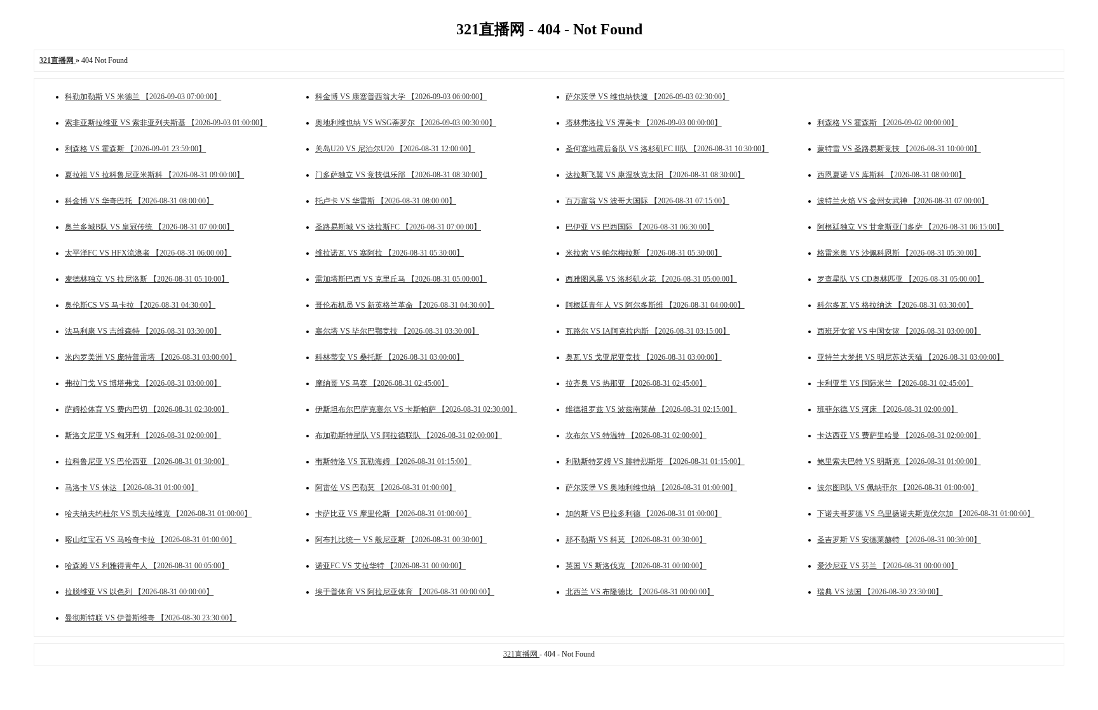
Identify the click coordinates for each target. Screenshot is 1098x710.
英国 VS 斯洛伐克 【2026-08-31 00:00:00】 (636, 565)
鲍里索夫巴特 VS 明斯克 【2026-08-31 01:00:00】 (899, 461)
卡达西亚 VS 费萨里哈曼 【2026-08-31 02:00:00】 (899, 435)
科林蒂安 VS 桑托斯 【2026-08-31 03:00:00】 (389, 357)
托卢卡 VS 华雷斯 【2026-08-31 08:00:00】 (385, 200)
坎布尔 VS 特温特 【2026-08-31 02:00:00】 (636, 435)
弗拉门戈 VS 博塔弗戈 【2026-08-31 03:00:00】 (143, 383)
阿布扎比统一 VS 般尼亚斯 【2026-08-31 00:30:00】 (401, 539)
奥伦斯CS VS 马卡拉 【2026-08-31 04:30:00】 (140, 305)
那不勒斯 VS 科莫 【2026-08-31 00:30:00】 (636, 539)
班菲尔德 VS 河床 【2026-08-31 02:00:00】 (887, 409)
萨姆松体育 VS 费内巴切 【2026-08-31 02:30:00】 (147, 409)
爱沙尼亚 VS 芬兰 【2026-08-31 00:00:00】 (887, 565)
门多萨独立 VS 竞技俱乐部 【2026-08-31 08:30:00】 (401, 174)
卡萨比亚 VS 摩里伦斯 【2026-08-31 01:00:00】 (393, 513)
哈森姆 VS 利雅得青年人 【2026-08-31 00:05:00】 (147, 565)
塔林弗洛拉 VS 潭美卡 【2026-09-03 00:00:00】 (644, 122)
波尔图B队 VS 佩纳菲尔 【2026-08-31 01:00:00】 (898, 487)
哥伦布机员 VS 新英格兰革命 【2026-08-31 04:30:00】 (404, 305)
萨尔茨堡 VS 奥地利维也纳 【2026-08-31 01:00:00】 (651, 487)
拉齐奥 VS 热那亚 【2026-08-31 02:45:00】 (636, 383)
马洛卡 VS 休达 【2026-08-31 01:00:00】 (131, 487)
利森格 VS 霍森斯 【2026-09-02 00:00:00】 (887, 122)
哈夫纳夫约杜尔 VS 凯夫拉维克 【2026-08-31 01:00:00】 (158, 513)
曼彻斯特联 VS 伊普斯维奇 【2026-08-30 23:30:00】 (150, 617)
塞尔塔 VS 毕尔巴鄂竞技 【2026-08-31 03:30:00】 (397, 331)
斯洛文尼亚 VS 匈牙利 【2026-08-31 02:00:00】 (143, 435)
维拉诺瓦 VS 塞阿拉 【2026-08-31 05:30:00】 (389, 253)
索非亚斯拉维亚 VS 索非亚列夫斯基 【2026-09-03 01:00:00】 (166, 122)
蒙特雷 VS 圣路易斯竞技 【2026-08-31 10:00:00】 (899, 148)
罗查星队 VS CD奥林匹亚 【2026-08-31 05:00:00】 (900, 279)
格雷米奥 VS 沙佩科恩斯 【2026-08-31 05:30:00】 (899, 253)
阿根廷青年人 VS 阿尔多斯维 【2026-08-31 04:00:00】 (655, 305)
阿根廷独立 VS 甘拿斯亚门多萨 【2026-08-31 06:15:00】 (910, 226)
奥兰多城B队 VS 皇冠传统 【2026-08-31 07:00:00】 (149, 226)
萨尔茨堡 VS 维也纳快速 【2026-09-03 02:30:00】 (647, 96)
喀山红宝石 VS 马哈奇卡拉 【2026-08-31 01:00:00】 (150, 539)
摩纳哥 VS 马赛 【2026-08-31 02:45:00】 (382, 383)
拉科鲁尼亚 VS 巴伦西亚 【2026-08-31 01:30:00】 (147, 461)
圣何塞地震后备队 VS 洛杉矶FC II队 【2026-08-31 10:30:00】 (667, 148)
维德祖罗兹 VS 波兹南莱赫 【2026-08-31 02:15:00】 (651, 409)
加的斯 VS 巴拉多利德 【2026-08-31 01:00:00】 (644, 513)
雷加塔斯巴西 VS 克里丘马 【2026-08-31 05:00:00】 (401, 279)
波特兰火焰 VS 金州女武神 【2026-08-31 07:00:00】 (903, 200)
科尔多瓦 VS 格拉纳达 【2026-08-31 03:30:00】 (895, 305)
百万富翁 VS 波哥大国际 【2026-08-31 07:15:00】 (647, 200)
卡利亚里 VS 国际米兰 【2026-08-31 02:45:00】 (895, 383)
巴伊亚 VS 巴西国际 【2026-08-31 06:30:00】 (640, 226)
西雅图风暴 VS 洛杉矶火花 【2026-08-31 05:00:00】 (651, 279)
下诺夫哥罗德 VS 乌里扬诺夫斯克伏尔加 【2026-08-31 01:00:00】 (925, 513)
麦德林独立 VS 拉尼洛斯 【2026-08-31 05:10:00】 (147, 279)
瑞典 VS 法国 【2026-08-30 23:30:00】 (880, 591)
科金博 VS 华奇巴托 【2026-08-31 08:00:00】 (139, 200)
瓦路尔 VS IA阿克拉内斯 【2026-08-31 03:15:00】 (648, 331)
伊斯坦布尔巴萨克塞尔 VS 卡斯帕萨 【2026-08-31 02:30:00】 (416, 409)
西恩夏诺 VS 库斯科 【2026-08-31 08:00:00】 (891, 174)
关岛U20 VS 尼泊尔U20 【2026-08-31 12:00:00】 (395, 148)
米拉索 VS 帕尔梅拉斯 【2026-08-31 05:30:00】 (644, 253)
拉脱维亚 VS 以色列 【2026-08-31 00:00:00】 (139, 591)
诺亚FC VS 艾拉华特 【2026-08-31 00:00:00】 (390, 565)
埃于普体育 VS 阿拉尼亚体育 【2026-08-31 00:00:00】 (404, 591)
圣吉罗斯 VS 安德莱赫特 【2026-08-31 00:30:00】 (899, 539)
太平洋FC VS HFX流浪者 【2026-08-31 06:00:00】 (148, 253)
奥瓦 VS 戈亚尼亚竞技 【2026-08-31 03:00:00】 (644, 357)
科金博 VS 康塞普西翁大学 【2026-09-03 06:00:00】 (401, 96)
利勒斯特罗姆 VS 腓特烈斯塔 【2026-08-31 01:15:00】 (655, 461)
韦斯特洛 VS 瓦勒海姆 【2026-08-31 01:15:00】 (393, 461)
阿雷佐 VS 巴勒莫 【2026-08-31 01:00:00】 (385, 487)
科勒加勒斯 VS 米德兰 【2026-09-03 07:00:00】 (143, 96)
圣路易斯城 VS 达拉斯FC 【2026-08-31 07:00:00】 (398, 226)
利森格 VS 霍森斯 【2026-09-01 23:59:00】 (135, 148)
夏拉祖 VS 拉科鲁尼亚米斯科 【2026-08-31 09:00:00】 (154, 174)
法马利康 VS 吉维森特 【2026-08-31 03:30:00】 (143, 331)
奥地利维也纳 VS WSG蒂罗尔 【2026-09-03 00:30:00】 (405, 122)
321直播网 (521, 654)
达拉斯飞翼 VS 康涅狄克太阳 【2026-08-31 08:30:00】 (655, 174)
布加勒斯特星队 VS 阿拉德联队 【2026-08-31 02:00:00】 (408, 435)
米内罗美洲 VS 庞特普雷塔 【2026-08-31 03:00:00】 (150, 357)
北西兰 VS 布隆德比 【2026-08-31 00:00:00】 (640, 591)
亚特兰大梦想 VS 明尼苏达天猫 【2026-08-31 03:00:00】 (910, 357)
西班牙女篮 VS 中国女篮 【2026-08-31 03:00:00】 (899, 331)
